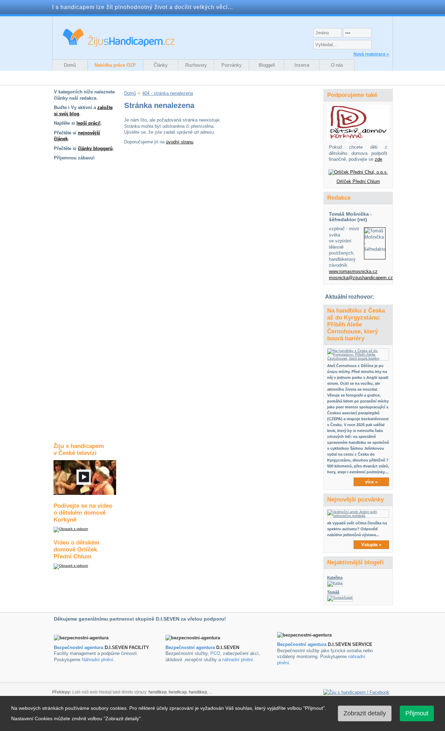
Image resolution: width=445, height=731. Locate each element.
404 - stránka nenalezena (167, 93)
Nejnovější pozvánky (355, 499)
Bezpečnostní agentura (78, 647)
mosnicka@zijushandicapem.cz (361, 277)
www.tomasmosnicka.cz (353, 271)
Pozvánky (231, 65)
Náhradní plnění (97, 659)
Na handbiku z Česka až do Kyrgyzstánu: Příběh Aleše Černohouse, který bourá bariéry (356, 324)
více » (371, 481)
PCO (215, 653)
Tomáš (333, 592)
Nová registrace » (371, 54)
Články (161, 65)
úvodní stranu (179, 141)
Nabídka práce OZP (115, 65)
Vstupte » (371, 544)
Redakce (338, 197)
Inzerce (301, 65)
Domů (70, 65)
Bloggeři (267, 65)
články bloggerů (95, 148)
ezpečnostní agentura (192, 647)
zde (378, 159)
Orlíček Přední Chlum (358, 181)
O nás (337, 65)
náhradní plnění (237, 659)
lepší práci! (88, 123)
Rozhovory (196, 65)
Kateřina (334, 577)
